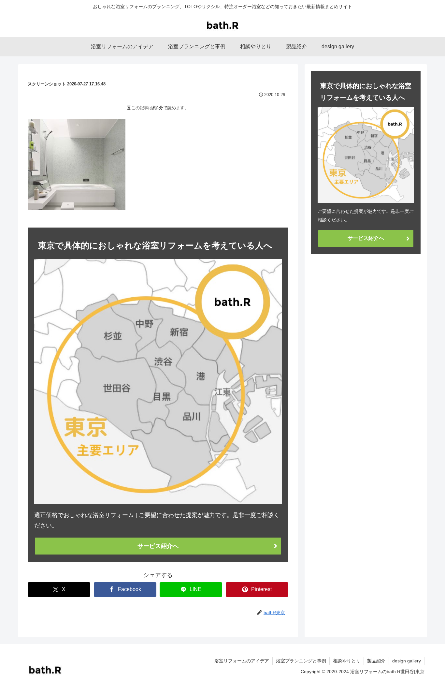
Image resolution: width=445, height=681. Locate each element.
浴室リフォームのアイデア (241, 660)
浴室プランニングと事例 (301, 660)
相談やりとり (346, 660)
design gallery (406, 660)
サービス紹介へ (158, 546)
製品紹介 (376, 660)
